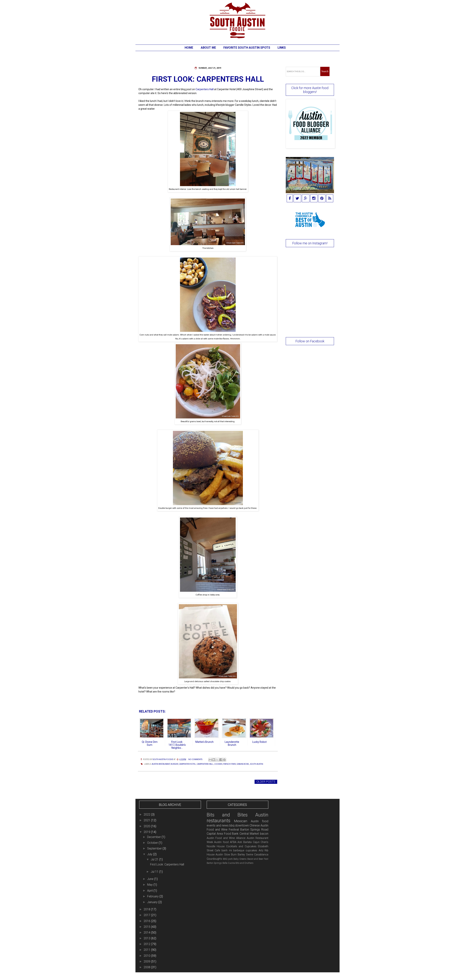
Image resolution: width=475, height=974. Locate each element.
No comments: (195, 759)
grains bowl (243, 764)
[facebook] (290, 198)
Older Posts (265, 781)
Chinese (255, 825)
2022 (147, 814)
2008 (147, 967)
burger (174, 764)
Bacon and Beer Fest (257, 858)
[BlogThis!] (214, 760)
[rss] (329, 198)
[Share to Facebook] (221, 760)
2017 (147, 915)
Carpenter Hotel (187, 764)
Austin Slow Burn (226, 854)
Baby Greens (240, 858)
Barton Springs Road (254, 829)
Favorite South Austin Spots (246, 47)
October (153, 842)
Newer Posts (149, 781)
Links (282, 47)
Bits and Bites (227, 815)
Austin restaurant (161, 764)
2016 (147, 921)
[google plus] (305, 198)
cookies (218, 764)
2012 (147, 944)
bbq (231, 825)
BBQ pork (228, 858)
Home (189, 47)
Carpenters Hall (205, 89)
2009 (147, 961)
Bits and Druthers (244, 863)
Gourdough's (214, 858)
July (150, 854)
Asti (240, 842)
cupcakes (251, 850)
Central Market (249, 833)
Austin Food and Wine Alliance (226, 838)
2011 (147, 950)
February (153, 896)
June (150, 879)
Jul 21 (155, 859)
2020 (147, 826)
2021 (147, 820)
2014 (147, 932)
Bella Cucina (228, 863)
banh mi (227, 850)
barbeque (238, 850)
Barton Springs (214, 863)
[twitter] (297, 198)
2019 (147, 832)
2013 (147, 938)
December (154, 837)
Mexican (240, 821)
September (155, 848)
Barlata (247, 842)
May (150, 884)
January (152, 902)
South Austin (256, 764)
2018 (147, 909)
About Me (208, 47)
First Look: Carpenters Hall (208, 79)
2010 (147, 955)
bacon (264, 833)
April (150, 890)
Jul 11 (155, 871)
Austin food (221, 842)
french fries (229, 764)
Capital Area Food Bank (223, 833)
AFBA (233, 842)
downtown (242, 825)
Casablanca (261, 854)
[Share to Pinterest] (224, 760)
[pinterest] (321, 198)
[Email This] (210, 760)
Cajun (256, 842)
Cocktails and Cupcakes (241, 846)
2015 (147, 927)
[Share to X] (217, 760)
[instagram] (313, 198)
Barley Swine (245, 854)
